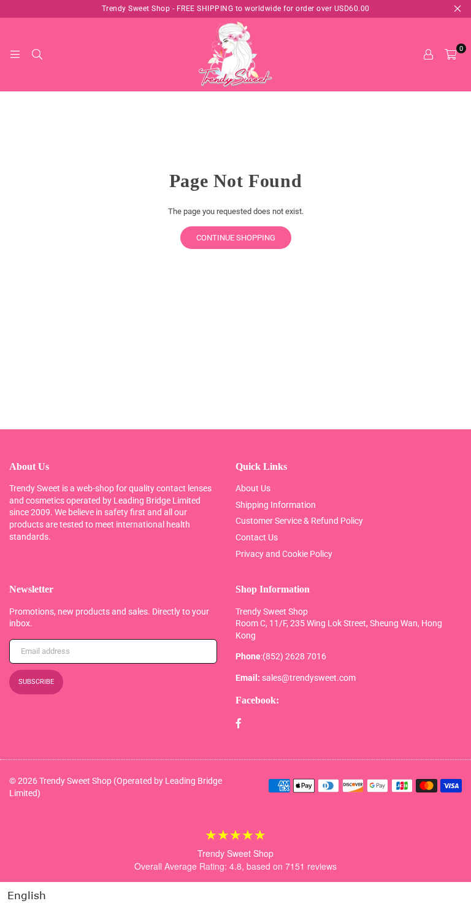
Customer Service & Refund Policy (299, 521)
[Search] (37, 54)
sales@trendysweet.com (309, 678)
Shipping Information (276, 505)
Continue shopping (235, 237)
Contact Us (257, 537)
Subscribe (36, 682)
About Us (253, 488)
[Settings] (428, 54)
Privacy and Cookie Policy (284, 554)
